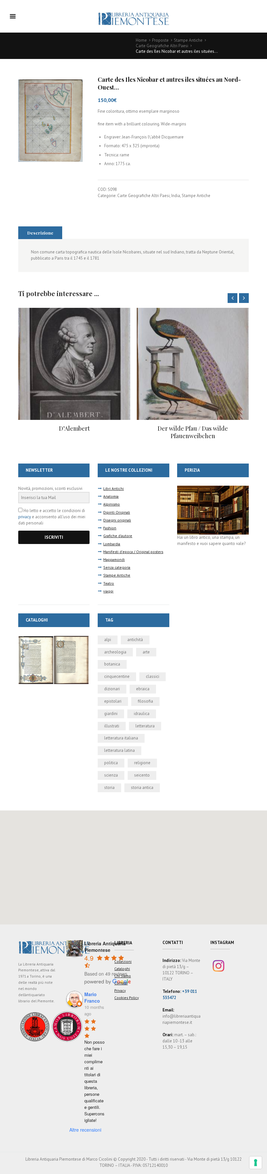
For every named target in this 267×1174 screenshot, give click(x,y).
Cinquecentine (117, 676)
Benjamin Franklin (192, 428)
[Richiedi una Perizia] (212, 488)
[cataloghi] (54, 638)
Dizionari (112, 689)
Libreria (123, 943)
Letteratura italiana (121, 738)
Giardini (111, 713)
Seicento (142, 775)
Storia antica (142, 787)
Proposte (160, 40)
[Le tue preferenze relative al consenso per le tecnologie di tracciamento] (255, 1162)
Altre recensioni (85, 1129)
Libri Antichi (113, 488)
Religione (142, 763)
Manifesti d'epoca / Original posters (133, 551)
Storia (109, 787)
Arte (146, 652)
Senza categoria (116, 567)
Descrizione (40, 233)
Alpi (107, 639)
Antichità (135, 639)
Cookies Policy (126, 997)
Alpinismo (111, 504)
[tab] (40, 232)
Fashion (109, 527)
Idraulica (141, 713)
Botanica (112, 664)
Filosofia (145, 701)
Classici (152, 676)
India (175, 195)
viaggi (108, 591)
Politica (111, 763)
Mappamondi (114, 559)
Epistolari (112, 701)
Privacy (120, 990)
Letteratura (145, 726)
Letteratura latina (119, 750)
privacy (24, 517)
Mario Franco (92, 997)
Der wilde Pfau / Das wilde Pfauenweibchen (74, 432)
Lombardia (111, 543)
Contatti (121, 983)
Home (141, 40)
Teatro (108, 583)
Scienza (111, 775)
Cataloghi (122, 968)
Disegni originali (117, 520)
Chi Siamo (122, 975)
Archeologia (115, 652)
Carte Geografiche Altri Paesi (162, 46)
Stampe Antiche (188, 40)
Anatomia (111, 496)
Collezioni (123, 961)
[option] (74, 374)
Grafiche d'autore (117, 535)
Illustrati (111, 726)
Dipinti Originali (116, 512)
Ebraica (142, 689)
